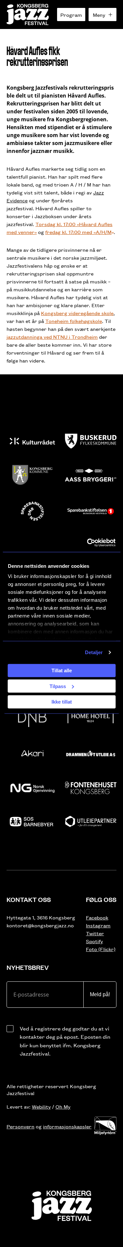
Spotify (94, 941)
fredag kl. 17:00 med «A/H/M (78, 231)
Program (71, 14)
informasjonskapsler (67, 1126)
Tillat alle (61, 670)
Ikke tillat (61, 702)
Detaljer (94, 652)
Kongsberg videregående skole (77, 312)
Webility (41, 1106)
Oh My (63, 1106)
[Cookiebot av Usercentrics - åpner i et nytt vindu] (87, 542)
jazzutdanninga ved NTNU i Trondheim (52, 336)
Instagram (98, 925)
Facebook (97, 917)
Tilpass (58, 686)
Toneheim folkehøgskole (73, 320)
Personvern (20, 1126)
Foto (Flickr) (100, 948)
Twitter (95, 933)
